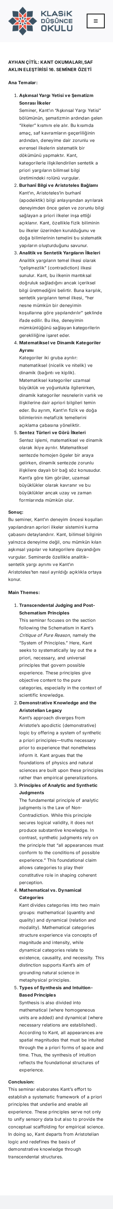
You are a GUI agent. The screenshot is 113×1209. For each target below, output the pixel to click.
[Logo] (40, 9)
